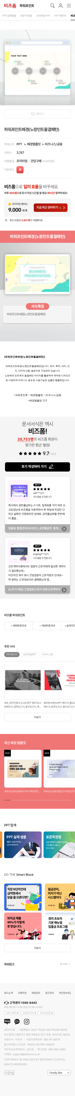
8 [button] (54, 799)
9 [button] (61, 799)
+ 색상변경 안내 (47, 625)
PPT (19, 144)
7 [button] (47, 799)
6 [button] (41, 799)
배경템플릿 (34, 144)
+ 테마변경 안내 (18, 625)
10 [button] (67, 799)
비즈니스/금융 (53, 144)
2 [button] (14, 799)
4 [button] (27, 799)
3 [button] (21, 799)
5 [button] (34, 799)
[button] (32, 98)
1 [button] (7, 799)
